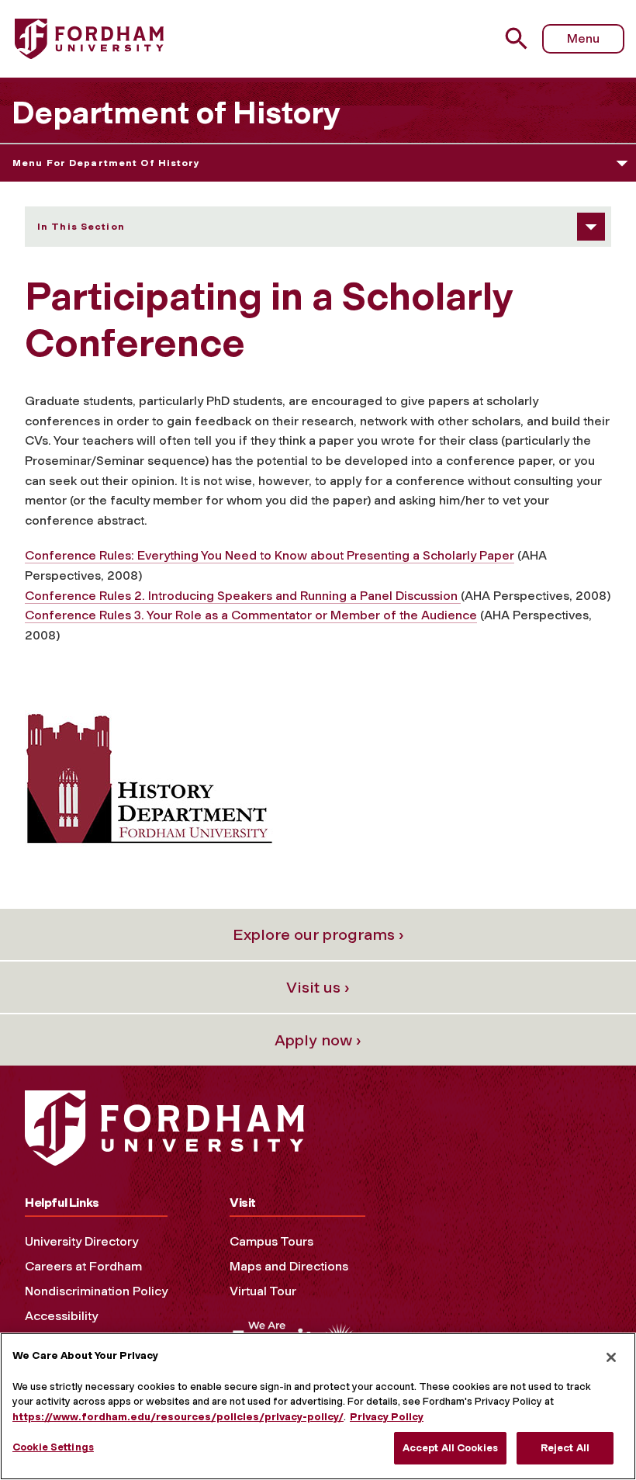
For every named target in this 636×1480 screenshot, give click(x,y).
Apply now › (318, 1040)
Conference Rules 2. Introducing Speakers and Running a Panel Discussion (243, 595)
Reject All (565, 1448)
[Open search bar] (518, 38)
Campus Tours (271, 1241)
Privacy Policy (386, 1417)
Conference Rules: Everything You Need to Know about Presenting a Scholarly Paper (269, 555)
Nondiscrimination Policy (96, 1291)
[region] (318, 1406)
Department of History (176, 112)
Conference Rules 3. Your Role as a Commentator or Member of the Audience (251, 615)
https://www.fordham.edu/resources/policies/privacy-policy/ (178, 1417)
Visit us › (318, 987)
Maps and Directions (289, 1266)
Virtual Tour (263, 1291)
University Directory (81, 1241)
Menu (583, 38)
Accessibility (61, 1315)
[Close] (611, 1357)
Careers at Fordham (83, 1266)
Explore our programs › (318, 934)
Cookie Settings (53, 1447)
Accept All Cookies (450, 1448)
